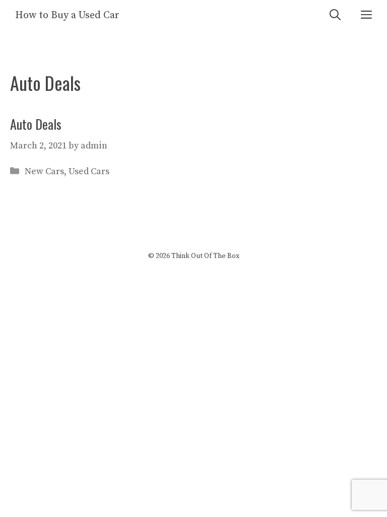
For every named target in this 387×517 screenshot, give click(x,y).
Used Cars (89, 171)
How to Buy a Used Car (67, 15)
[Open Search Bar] (335, 15)
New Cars (44, 171)
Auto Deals (35, 124)
